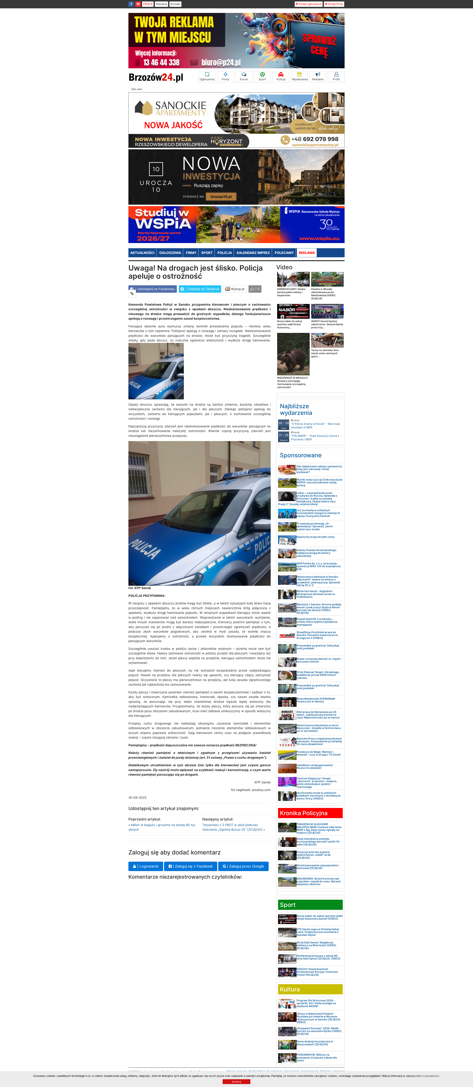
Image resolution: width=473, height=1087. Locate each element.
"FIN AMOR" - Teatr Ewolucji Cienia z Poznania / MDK (315, 436)
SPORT (207, 253)
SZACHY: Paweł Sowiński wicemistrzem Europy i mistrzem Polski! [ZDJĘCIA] (317, 971)
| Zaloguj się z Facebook (192, 866)
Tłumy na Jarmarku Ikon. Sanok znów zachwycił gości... (325, 353)
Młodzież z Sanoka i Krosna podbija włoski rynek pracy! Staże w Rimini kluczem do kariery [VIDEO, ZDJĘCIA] (319, 608)
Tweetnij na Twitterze (202, 289)
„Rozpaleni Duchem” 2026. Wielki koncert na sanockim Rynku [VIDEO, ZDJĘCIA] (319, 1031)
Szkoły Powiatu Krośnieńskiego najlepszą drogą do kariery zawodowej (316, 552)
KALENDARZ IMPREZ (253, 253)
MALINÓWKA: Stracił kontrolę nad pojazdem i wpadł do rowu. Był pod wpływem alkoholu (319, 881)
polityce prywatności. (427, 1075)
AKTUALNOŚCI (142, 253)
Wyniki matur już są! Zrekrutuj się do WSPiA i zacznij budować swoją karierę (320, 482)
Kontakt (175, 4)
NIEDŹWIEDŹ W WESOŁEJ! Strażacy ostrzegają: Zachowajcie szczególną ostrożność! (292, 382)
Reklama (161, 4)
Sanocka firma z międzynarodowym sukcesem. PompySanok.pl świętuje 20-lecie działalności (319, 741)
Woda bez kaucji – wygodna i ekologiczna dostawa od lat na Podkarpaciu (316, 593)
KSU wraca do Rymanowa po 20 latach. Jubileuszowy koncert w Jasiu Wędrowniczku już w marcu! (318, 714)
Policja (281, 79)
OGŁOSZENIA (170, 253)
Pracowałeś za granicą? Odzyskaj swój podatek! (318, 647)
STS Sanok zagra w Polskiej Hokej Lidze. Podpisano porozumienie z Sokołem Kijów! (318, 932)
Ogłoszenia (207, 79)
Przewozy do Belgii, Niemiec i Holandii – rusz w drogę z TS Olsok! (319, 753)
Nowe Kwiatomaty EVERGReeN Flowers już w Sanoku (316, 700)
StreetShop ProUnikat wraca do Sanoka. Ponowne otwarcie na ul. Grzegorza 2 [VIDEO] (317, 635)
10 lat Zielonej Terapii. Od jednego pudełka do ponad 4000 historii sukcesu (318, 674)
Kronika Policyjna (304, 813)
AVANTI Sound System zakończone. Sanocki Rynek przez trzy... (327, 324)
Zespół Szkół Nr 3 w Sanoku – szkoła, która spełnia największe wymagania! (317, 621)
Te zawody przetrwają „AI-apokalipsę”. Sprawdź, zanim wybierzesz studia (315, 526)
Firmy (225, 79)
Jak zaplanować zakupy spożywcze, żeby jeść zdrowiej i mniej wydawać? (319, 469)
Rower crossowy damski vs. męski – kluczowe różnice (319, 660)
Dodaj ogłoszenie (309, 4)
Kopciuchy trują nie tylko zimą (315, 536)
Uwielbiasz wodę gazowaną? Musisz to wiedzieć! (315, 766)
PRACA (147, 4)
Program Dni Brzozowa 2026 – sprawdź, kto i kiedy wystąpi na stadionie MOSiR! (316, 1003)
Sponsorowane (301, 455)
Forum (244, 79)
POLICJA (224, 253)
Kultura (290, 989)
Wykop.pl (237, 289)
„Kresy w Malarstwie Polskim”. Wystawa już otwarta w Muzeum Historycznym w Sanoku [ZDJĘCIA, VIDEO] (319, 1018)
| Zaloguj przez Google (245, 866)
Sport (262, 79)
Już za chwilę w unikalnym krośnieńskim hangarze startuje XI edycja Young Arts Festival (318, 513)
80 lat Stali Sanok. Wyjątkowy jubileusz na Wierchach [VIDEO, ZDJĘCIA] (316, 945)
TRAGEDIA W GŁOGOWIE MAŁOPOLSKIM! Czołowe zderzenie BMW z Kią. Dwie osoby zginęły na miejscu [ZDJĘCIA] (319, 828)
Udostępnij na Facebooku (155, 289)
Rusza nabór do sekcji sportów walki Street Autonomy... (289, 324)
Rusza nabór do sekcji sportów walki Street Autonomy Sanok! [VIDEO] (320, 917)
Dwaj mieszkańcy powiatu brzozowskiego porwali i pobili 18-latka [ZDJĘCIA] (318, 841)
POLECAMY (284, 253)
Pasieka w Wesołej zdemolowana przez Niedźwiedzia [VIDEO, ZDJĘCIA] (323, 294)
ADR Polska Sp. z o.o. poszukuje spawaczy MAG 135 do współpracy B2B (319, 566)
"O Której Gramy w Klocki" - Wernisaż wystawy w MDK (315, 424)
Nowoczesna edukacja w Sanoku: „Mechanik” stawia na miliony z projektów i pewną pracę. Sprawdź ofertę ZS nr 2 (318, 581)
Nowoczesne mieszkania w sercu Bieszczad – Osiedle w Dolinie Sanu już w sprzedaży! (319, 728)
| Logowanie (147, 866)
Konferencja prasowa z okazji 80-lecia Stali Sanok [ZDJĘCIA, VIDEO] (318, 957)
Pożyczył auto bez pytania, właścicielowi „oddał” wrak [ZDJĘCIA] (314, 854)
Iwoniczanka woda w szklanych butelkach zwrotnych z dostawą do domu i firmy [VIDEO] (319, 795)
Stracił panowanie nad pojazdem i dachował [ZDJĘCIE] (318, 867)
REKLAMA (307, 253)
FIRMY (191, 253)
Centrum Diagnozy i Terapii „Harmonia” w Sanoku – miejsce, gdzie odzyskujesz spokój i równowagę (317, 782)
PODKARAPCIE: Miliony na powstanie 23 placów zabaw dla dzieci (317, 1057)
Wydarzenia (299, 79)
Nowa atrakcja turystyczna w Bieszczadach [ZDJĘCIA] (315, 1043)
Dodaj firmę (335, 4)
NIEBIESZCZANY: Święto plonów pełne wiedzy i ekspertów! (291, 292)
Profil (336, 79)
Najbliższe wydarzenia (296, 409)
